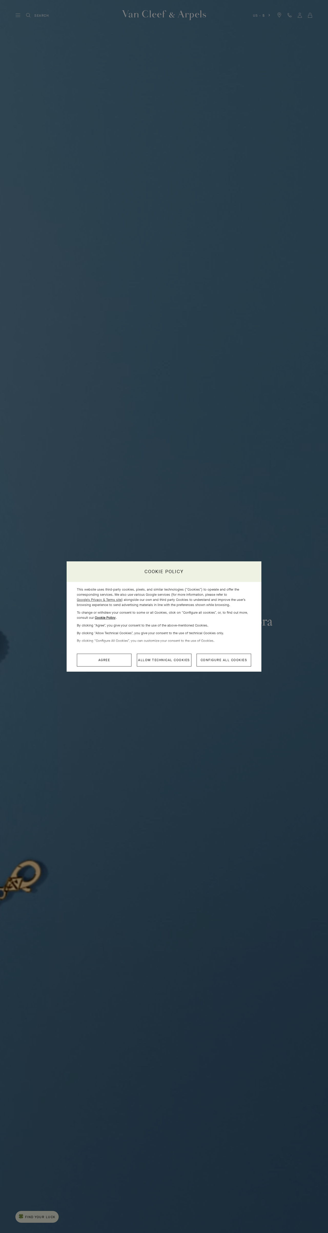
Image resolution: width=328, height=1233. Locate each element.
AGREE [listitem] (104, 660)
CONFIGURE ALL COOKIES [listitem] (224, 660)
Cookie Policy (105, 617)
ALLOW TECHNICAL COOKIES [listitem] (164, 660)
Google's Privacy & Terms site (99, 600)
